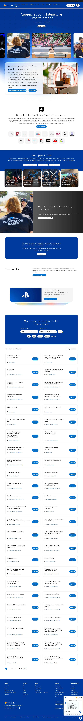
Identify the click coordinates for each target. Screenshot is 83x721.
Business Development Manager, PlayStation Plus (52, 395)
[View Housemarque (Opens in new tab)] (21, 141)
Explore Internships (66, 184)
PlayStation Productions (10, 692)
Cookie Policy (36, 717)
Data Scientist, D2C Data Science (52, 546)
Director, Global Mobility (51, 594)
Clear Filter (53, 336)
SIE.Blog (73, 688)
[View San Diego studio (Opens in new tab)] (28, 141)
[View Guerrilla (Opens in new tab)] (65, 134)
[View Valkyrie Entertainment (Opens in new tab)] (18, 134)
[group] (33, 45)
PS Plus (24, 692)
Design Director (12, 558)
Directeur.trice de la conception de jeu (50, 569)
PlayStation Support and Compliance (50, 717)
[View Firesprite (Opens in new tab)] (24, 134)
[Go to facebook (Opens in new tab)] (5, 708)
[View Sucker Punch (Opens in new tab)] (48, 141)
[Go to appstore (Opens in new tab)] (16, 708)
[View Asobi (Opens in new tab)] (38, 134)
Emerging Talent (49, 4)
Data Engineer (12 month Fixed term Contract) (53, 520)
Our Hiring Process (56, 4)
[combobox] (30, 332)
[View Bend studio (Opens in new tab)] (11, 134)
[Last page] (21, 669)
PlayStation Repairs (59, 692)
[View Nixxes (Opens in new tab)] (35, 141)
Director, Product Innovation (53, 617)
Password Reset (58, 694)
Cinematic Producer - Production (51, 432)
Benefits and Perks (24, 4)
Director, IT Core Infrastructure (16, 605)
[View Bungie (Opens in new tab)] (51, 134)
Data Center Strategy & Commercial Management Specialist (18, 520)
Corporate (7, 694)
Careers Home (17, 4)
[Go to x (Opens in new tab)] (8, 708)
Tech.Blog (73, 690)
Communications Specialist (52, 460)
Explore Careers (9, 184)
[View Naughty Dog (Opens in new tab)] (55, 141)
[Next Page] (19, 669)
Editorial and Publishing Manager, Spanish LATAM (15, 657)
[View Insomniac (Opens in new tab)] (31, 134)
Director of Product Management (13, 582)
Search (60, 331)
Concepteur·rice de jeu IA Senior (15, 484)
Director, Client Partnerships (15, 594)
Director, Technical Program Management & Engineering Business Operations (53, 629)
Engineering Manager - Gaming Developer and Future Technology (53, 657)
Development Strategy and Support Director (15, 569)
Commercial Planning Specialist (51, 448)
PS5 (23, 685)
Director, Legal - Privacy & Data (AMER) (54, 605)
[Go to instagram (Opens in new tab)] (11, 708)
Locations (16, 6)
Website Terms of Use (24, 717)
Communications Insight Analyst (14, 461)
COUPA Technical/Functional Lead (16, 420)
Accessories (25, 694)
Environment (38, 685)
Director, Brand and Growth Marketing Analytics (52, 582)
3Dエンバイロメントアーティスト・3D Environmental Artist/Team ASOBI (53, 357)
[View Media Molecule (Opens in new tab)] (58, 134)
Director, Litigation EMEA (15, 617)
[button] (41, 254)
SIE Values (37, 4)
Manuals (57, 696)
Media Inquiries (74, 694)
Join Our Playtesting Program (11, 709)
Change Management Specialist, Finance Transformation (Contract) (14, 434)
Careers (6, 688)
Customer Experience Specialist (51, 507)
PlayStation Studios (9, 690)
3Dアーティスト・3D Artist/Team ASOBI (13, 356)
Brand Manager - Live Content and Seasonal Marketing (53, 383)
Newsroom (73, 685)
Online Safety (38, 690)
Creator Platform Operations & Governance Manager (16, 507)
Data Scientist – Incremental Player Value (16, 546)
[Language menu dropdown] (78, 5)
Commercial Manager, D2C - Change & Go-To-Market (16, 448)
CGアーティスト (12, 407)
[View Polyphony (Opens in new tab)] (72, 134)
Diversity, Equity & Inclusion (41, 692)
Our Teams (42, 4)
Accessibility (38, 688)
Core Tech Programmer (14, 496)
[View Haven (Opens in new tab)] (45, 134)
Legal (6, 717)
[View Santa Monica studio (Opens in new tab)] (41, 141)
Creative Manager (50, 496)
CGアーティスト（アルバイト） (53, 408)
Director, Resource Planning (15, 628)
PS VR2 (24, 690)
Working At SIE (31, 4)
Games (24, 696)
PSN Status (57, 690)
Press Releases (74, 692)
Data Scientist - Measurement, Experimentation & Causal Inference (53, 533)
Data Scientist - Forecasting (15, 532)
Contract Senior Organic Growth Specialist (51, 484)
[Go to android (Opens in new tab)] (19, 708)
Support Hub (58, 685)
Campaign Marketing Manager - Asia (53, 420)
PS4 (23, 688)
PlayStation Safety (59, 688)
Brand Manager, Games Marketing (14, 395)
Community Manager (13, 472)
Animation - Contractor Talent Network (53, 370)
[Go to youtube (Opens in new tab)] (14, 708)
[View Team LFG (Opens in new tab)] (62, 141)
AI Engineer (10, 370)
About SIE (7, 685)
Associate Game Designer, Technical (15, 383)
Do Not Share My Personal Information (70, 717)
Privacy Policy (13, 717)
